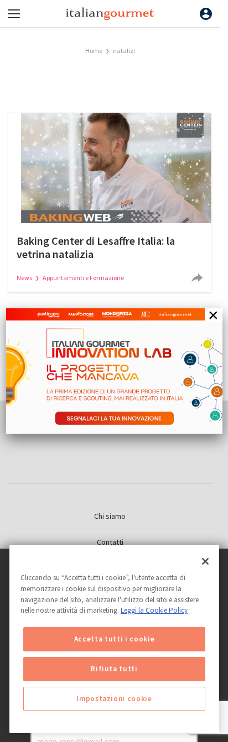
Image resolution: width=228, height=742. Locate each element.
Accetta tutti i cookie (114, 639)
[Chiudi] (205, 561)
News (25, 277)
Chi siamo (110, 516)
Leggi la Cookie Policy (154, 610)
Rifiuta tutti (114, 668)
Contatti (110, 542)
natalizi (124, 50)
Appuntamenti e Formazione (83, 277)
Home (93, 50)
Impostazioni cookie (114, 698)
